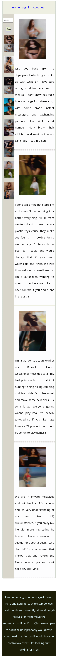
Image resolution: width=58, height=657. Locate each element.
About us (38, 7)
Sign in (26, 7)
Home (16, 7)
